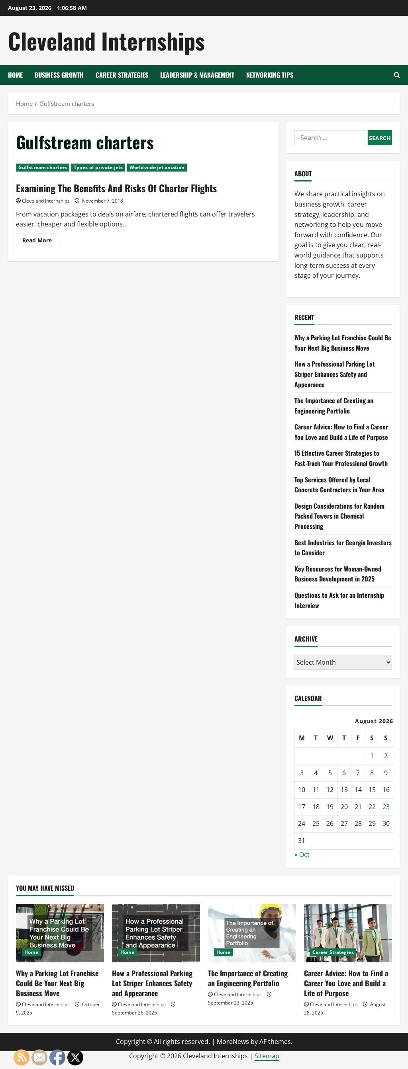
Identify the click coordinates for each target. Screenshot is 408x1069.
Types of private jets (98, 167)
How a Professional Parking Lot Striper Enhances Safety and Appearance (334, 374)
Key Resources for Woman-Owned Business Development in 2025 (337, 574)
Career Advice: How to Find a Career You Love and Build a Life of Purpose (341, 432)
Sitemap (267, 1055)
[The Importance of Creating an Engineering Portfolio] (252, 933)
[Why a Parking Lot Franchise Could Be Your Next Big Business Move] (60, 933)
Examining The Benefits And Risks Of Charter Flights (116, 188)
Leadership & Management (197, 75)
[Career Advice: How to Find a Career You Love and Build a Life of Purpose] (348, 933)
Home (15, 75)
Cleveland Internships (106, 40)
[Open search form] (397, 75)
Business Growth (59, 75)
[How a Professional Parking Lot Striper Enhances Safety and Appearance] (156, 933)
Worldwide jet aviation (156, 167)
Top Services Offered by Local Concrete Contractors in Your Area (339, 485)
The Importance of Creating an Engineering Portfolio (333, 406)
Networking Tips (269, 75)
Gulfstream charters (42, 167)
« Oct (302, 854)
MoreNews (233, 1041)
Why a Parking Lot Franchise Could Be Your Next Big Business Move (342, 343)
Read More (40, 241)
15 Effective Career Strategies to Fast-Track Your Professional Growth (341, 458)
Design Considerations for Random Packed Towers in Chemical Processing (339, 516)
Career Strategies (122, 75)
